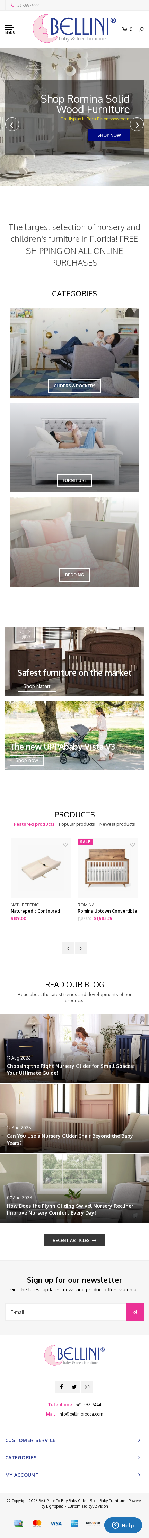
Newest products (117, 824)
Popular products (77, 824)
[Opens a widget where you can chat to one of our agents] (123, 1526)
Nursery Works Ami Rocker (105, 911)
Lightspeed (55, 1506)
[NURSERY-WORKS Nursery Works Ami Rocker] (108, 868)
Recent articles (71, 1240)
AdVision (100, 1506)
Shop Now (109, 135)
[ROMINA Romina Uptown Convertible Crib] (41, 868)
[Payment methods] (18, 1523)
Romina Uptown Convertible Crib (40, 911)
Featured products (34, 824)
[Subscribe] (135, 1312)
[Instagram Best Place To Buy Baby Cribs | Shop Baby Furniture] (87, 1387)
